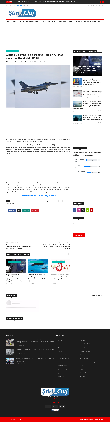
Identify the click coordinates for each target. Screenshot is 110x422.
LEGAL (49, 21)
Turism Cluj (78, 21)
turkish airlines (10, 203)
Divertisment (96, 21)
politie (60, 201)
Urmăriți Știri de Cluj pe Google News (38, 195)
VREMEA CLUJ (87, 21)
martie (12, 201)
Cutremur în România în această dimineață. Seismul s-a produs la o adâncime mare (92, 93)
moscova (42, 201)
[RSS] (102, 5)
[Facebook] (88, 5)
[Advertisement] (72, 13)
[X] (94, 5)
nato (23, 201)
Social (20, 21)
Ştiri (8, 21)
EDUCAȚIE (14, 21)
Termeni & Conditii (99, 419)
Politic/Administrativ (30, 21)
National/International (64, 21)
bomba (18, 201)
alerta (36, 201)
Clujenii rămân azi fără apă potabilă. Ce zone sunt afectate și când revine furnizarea (35, 350)
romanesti (66, 201)
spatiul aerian (54, 201)
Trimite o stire (26, 5)
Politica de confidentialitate (87, 419)
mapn (47, 201)
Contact (19, 5)
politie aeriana (29, 201)
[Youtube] (99, 5)
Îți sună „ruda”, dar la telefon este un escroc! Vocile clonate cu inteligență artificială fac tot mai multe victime (92, 118)
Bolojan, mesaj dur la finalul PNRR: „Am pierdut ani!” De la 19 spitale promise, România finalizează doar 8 (92, 81)
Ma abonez (78, 235)
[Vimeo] (97, 5)
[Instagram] (91, 5)
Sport (53, 21)
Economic (42, 21)
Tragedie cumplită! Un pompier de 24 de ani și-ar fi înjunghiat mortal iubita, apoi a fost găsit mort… (87, 68)
